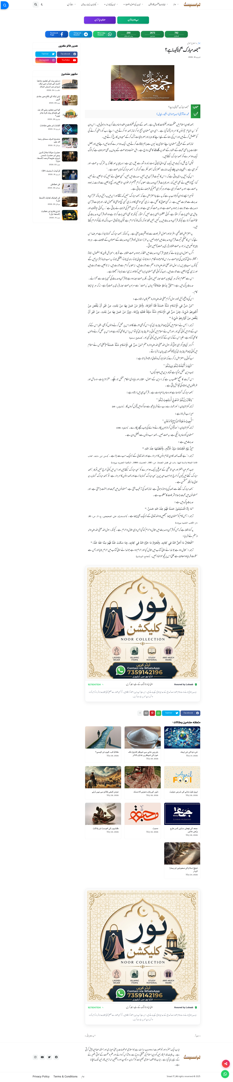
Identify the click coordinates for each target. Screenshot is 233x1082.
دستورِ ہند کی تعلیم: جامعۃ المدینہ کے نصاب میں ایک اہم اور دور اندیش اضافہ (48, 84)
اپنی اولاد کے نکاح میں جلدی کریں (48, 98)
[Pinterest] (152, 713)
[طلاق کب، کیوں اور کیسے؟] (103, 737)
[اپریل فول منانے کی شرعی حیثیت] (182, 777)
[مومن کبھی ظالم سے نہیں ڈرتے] (103, 777)
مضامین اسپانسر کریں (99, 20)
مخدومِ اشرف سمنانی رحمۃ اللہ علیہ (49, 140)
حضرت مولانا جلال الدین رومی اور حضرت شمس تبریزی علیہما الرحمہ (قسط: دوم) (48, 157)
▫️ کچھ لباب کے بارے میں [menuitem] (90, 4)
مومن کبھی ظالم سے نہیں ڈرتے (105, 792)
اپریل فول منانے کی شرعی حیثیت (183, 792)
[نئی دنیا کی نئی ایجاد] (182, 737)
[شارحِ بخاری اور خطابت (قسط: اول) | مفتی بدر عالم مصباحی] (70, 215)
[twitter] (49, 1057)
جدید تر (197, 1036)
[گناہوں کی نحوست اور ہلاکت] (103, 814)
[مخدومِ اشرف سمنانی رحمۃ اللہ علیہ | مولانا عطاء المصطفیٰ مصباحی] (70, 143)
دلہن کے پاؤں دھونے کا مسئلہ (145, 792)
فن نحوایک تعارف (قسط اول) (49, 199)
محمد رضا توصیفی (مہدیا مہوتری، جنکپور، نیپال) (173, 114)
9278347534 (94, 684)
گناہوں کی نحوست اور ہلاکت (106, 828)
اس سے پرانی (91, 1036)
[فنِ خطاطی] (70, 188)
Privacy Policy (41, 1077)
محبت (155, 828)
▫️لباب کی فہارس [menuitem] (112, 4)
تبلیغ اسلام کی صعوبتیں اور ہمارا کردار (183, 870)
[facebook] (56, 1057)
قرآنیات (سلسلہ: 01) (51, 171)
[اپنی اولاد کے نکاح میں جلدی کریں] (70, 100)
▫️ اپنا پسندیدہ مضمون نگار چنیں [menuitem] (159, 4)
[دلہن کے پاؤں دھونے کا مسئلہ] (143, 777)
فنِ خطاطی (55, 184)
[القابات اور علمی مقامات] (70, 129)
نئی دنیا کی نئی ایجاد (189, 752)
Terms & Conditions (65, 1077)
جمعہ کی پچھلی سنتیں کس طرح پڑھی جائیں (184, 830)
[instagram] (35, 1057)
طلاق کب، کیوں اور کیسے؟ (107, 752)
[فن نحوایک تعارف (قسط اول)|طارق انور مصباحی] (70, 202)
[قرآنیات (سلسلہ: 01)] (70, 175)
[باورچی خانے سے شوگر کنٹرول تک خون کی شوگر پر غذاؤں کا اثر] (143, 737)
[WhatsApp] (158, 713)
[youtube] (42, 1057)
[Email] (146, 713)
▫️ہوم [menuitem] (176, 4)
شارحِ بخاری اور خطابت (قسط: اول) (50, 213)
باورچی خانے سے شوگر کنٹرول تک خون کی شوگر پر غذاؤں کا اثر (143, 754)
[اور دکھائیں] (140, 713)
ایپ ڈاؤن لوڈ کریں (133, 20)
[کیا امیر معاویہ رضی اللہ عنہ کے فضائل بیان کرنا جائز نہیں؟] (70, 114)
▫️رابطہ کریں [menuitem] (72, 4)
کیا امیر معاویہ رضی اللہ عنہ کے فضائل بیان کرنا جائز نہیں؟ (48, 113)
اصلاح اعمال (191, 43)
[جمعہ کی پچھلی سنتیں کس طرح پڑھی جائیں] (182, 814)
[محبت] (143, 814)
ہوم (199, 43)
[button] (42, 5)
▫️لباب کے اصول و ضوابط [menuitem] (134, 4)
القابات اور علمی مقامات (50, 125)
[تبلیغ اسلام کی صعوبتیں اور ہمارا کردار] (182, 853)
